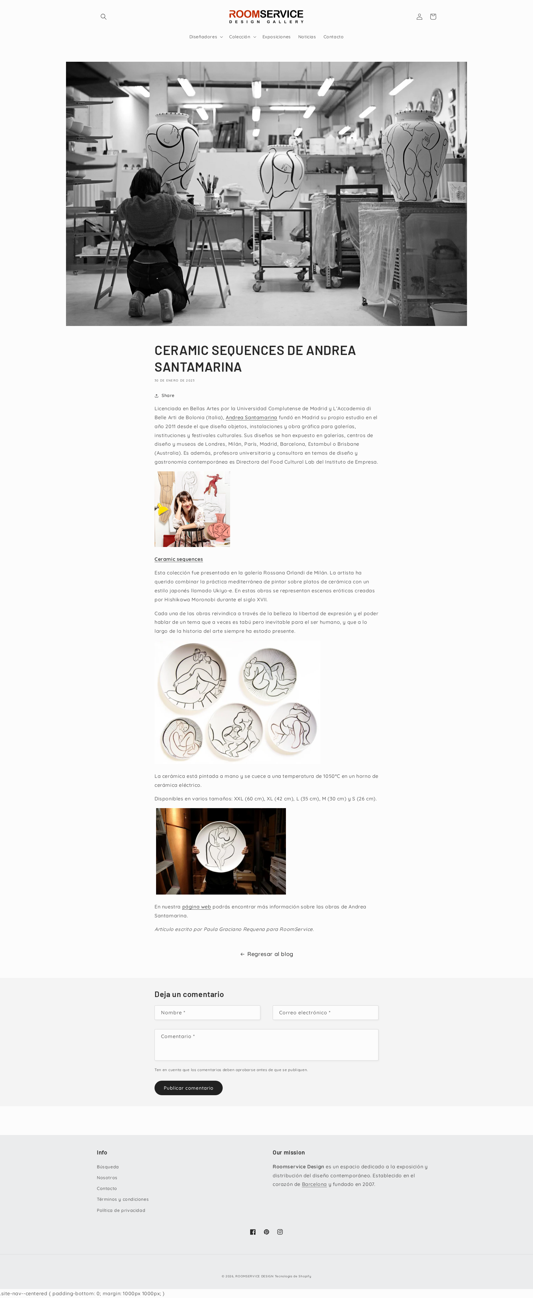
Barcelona (314, 1184)
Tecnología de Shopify (293, 1276)
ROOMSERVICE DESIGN (254, 1276)
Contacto (107, 1188)
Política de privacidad (121, 1210)
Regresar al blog (270, 954)
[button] (103, 16)
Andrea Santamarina (251, 417)
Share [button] (168, 395)
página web (196, 907)
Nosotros (107, 1177)
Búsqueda (108, 1167)
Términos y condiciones (123, 1199)
